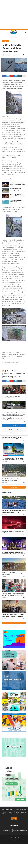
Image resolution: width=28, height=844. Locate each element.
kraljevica (15, 371)
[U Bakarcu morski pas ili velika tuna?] (5, 202)
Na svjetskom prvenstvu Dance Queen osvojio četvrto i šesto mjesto (18, 183)
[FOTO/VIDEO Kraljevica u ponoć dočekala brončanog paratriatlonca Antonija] (5, 196)
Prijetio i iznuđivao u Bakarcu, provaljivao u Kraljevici (16, 189)
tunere (10, 376)
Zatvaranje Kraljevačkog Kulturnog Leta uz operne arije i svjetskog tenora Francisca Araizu (13, 615)
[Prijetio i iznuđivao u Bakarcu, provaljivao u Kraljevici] (5, 190)
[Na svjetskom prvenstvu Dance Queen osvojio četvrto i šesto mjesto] (5, 184)
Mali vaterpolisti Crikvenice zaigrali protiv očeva (13, 573)
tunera (5, 376)
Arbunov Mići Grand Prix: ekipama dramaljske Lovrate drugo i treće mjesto (13, 594)
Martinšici (6, 373)
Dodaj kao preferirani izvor (11, 362)
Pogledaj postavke (14, 429)
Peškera (18, 373)
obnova (12, 373)
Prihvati (14, 425)
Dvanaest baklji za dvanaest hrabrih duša (13, 532)
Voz (15, 376)
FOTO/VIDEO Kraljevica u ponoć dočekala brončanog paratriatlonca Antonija (17, 195)
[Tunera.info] (13, 32)
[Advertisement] (14, 15)
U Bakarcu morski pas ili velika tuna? (16, 201)
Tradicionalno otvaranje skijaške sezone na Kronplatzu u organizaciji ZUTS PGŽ (13, 459)
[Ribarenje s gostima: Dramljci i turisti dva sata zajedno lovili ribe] (14, 502)
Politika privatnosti (14, 433)
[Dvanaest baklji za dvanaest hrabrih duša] (14, 522)
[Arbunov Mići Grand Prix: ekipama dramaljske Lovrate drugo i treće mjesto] (14, 585)
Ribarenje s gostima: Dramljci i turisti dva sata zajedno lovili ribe (14, 511)
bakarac (8, 371)
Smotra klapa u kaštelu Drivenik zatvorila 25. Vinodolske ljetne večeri (13, 553)
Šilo (24, 373)
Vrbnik (19, 376)
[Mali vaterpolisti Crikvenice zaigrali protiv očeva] (14, 564)
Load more (14, 487)
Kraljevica (6, 37)
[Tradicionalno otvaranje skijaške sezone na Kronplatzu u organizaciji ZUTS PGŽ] (14, 449)
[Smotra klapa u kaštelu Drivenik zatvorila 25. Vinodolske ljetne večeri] (14, 543)
